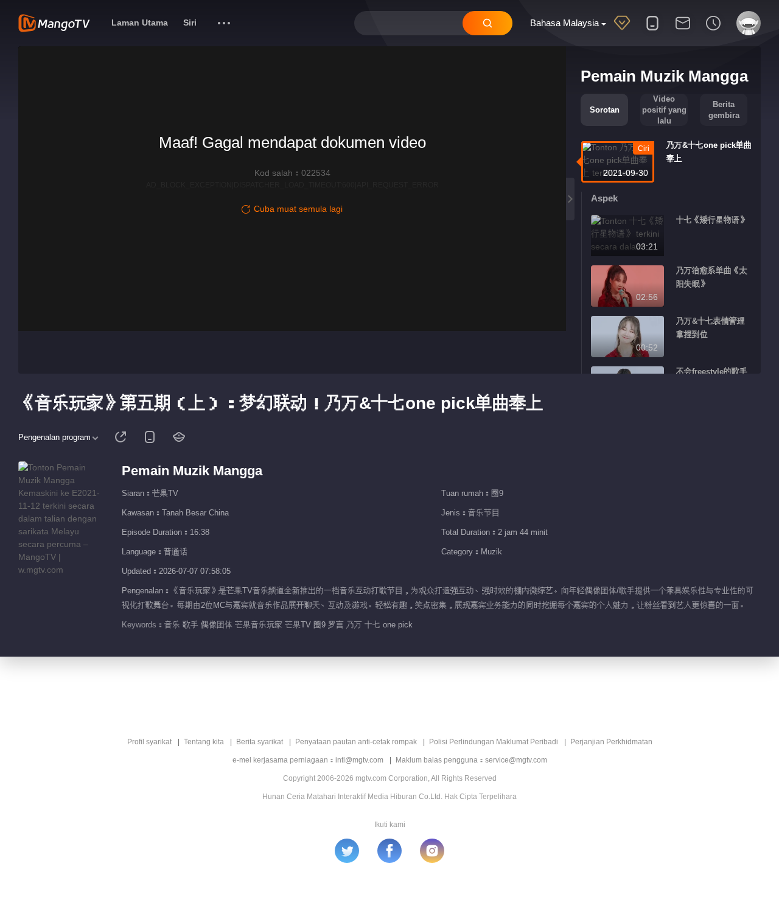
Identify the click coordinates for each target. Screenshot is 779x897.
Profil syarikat (149, 742)
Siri (190, 22)
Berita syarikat (259, 742)
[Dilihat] (713, 31)
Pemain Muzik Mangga (192, 470)
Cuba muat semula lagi (298, 209)
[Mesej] (683, 31)
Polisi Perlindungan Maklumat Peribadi (493, 742)
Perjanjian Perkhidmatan (611, 742)
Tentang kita (204, 742)
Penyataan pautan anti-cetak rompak (356, 742)
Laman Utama (139, 22)
